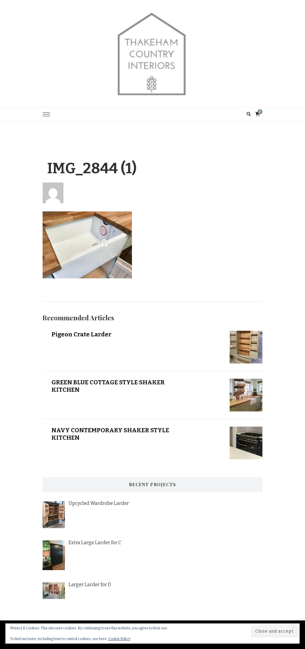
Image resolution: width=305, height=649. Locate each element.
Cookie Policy (119, 639)
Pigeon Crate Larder (81, 334)
